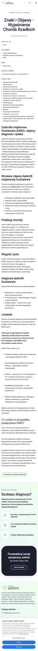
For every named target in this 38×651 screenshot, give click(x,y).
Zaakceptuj (19, 647)
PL (29, 3)
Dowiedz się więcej (23, 633)
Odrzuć (19, 642)
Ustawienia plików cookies (18, 638)
